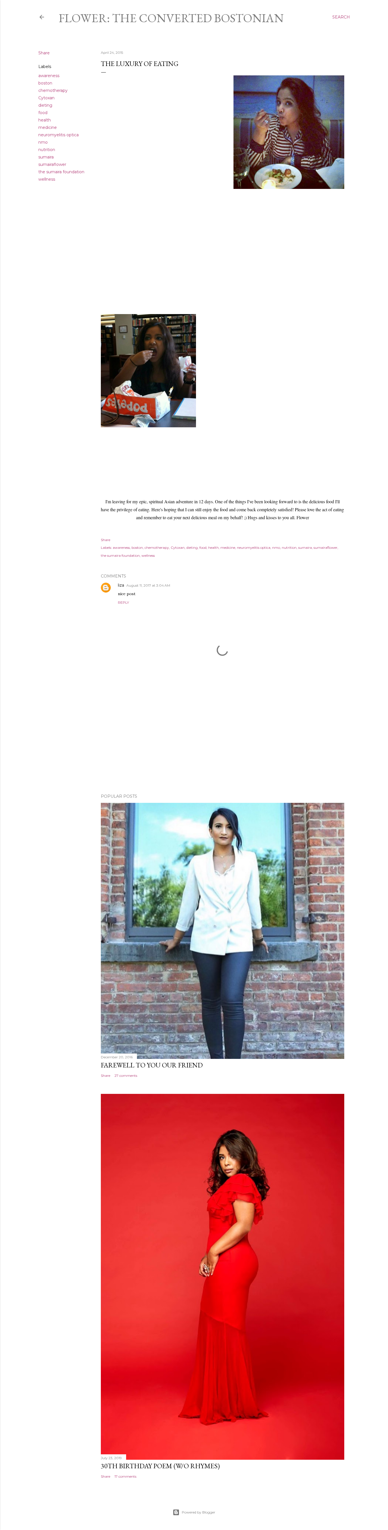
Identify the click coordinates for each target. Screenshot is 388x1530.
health (44, 120)
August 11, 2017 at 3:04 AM (148, 585)
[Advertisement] (222, 740)
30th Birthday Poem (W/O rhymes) (160, 1465)
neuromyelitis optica (58, 134)
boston (45, 83)
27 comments (125, 1075)
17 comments (125, 1476)
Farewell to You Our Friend (152, 1065)
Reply (123, 602)
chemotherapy (53, 90)
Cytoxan (46, 97)
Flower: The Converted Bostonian (171, 18)
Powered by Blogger (198, 1512)
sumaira (46, 157)
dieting (45, 105)
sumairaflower (52, 164)
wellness (46, 179)
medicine (47, 127)
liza (121, 585)
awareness (48, 75)
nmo (43, 142)
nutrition (46, 149)
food (42, 112)
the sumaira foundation (61, 171)
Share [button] (44, 52)
